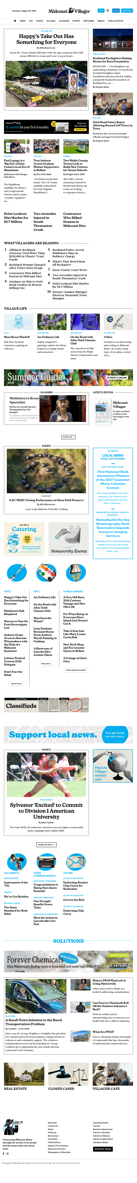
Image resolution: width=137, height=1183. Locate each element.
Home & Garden (73, 592)
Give (101, 10)
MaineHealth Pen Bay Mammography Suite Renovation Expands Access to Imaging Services (113, 528)
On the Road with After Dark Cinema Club (83, 340)
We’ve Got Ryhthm (16, 897)
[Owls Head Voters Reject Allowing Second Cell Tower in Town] (113, 104)
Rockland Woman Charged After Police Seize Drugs (27, 266)
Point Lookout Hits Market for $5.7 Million (16, 218)
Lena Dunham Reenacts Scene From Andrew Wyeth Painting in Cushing (45, 635)
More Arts (45, 664)
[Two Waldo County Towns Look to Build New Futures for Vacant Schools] (76, 146)
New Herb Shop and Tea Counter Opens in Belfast (74, 648)
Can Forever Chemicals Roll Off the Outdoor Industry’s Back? (111, 1006)
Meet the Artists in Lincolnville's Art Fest (46, 921)
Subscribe (127, 10)
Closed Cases (61, 1089)
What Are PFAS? (103, 1032)
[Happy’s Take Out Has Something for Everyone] (46, 84)
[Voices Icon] (17, 862)
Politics (8, 156)
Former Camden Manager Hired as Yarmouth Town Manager (69, 295)
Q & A (6, 333)
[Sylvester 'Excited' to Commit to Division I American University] (46, 775)
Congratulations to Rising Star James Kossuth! (46, 888)
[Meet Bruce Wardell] (18, 322)
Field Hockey (46, 800)
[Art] (46, 572)
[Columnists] (46, 862)
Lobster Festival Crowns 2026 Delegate (14, 661)
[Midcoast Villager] (103, 411)
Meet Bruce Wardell (17, 337)
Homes (66, 156)
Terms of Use (62, 1163)
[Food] (17, 572)
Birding (7, 892)
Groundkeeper (11, 878)
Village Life (46, 31)
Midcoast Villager (24, 1163)
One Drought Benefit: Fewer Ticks (43, 904)
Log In (116, 11)
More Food (16, 684)
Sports (46, 750)
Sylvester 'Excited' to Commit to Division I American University (46, 811)
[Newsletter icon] (113, 1074)
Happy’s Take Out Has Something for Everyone (16, 600)
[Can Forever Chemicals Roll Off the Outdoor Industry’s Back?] (81, 1007)
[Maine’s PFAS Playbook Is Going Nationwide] (81, 984)
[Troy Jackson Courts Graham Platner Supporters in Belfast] (46, 146)
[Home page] (69, 11)
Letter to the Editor (73, 878)
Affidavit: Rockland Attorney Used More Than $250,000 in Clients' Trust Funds (27, 254)
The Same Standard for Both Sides (16, 910)
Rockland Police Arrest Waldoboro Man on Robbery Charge (68, 253)
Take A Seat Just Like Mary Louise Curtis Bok (74, 634)
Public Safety (99, 54)
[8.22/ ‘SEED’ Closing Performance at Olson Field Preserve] (46, 471)
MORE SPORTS (45, 845)
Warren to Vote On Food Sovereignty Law (16, 624)
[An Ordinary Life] (52, 322)
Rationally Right (12, 903)
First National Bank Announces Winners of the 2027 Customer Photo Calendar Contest (113, 480)
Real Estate (15, 1089)
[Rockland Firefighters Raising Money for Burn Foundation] (113, 40)
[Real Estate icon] (24, 1074)
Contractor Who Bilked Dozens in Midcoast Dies (25, 275)
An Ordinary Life (48, 337)
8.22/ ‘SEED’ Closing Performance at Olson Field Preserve (46, 500)
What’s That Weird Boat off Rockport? (68, 263)
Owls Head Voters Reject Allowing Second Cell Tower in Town (112, 125)
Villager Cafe (106, 1089)
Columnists (11, 873)
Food (7, 592)
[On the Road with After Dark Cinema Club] (85, 322)
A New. (108, 337)
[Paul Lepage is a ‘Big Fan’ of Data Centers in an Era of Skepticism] (17, 146)
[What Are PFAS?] (81, 1036)
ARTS (36, 592)
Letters (68, 873)
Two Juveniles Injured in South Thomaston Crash (69, 277)
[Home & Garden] (76, 572)
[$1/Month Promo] (46, 127)
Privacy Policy (74, 1163)
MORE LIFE (67, 437)
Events (46, 446)
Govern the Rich (73, 900)
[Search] (108, 11)
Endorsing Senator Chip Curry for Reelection (75, 885)
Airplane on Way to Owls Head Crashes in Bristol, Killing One (26, 285)
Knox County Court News (69, 270)
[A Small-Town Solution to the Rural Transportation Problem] (35, 996)
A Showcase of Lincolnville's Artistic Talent (43, 652)
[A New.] (118, 322)
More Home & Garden (76, 670)
